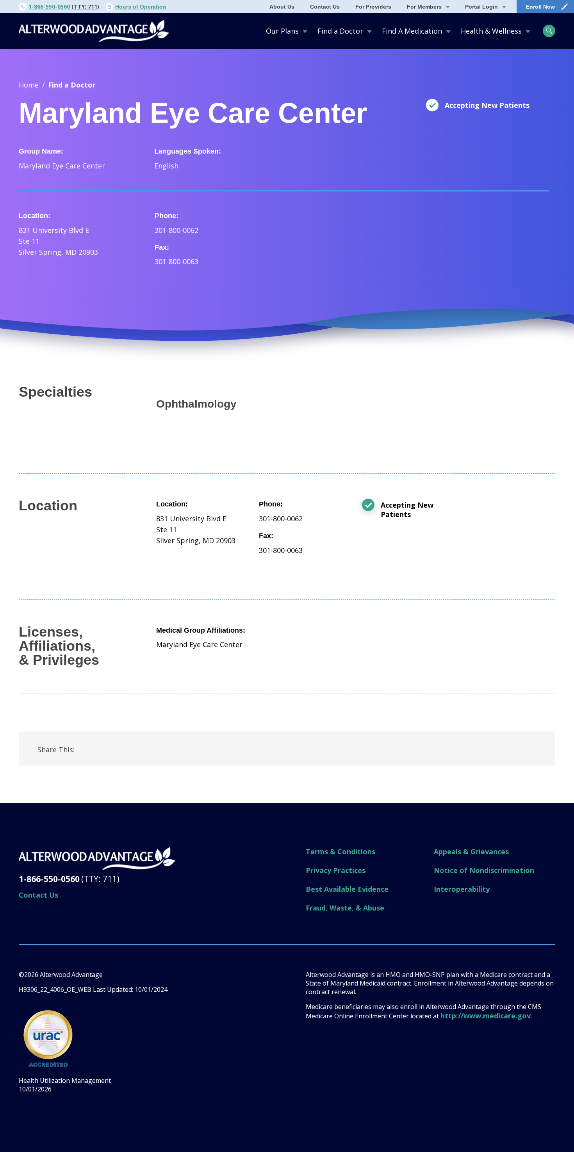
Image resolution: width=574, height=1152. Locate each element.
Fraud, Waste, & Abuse (345, 907)
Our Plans (282, 31)
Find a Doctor (340, 31)
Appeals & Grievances (471, 851)
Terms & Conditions (340, 851)
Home (29, 84)
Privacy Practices (335, 870)
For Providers (373, 7)
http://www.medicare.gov (485, 1015)
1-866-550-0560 (49, 6)
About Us (281, 7)
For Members (424, 7)
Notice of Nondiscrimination (484, 870)
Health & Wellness (491, 31)
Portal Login (481, 7)
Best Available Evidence (347, 889)
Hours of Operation (140, 7)
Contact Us (325, 7)
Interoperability (462, 889)
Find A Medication (412, 31)
